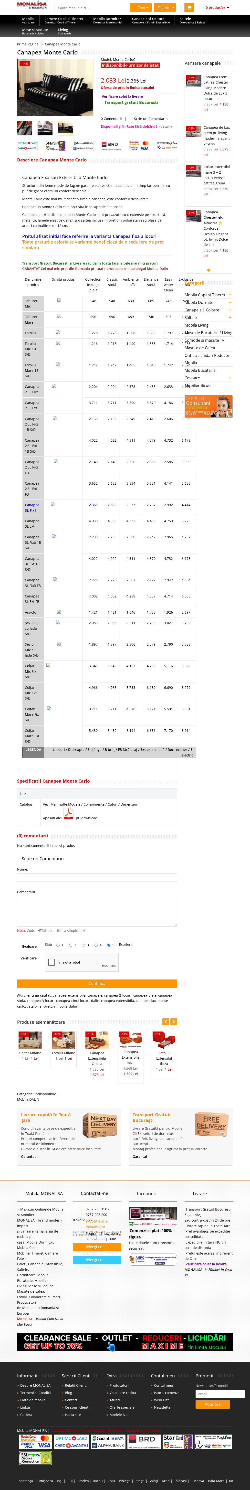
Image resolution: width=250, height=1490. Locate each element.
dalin (95, 1000)
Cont (141, 7)
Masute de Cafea (200, 348)
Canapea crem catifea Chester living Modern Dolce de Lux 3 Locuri (216, 87)
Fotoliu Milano (63, 1053)
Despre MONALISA (35, 1385)
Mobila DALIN (28, 1099)
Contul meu (163, 1385)
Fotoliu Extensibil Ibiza (164, 1058)
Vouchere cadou (123, 1392)
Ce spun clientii (77, 1407)
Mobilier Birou (198, 385)
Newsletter (163, 1407)
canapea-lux (146, 1000)
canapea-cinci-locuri (72, 1000)
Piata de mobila (33, 1400)
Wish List (161, 1400)
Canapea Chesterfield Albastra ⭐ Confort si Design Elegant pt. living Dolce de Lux (216, 228)
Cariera (26, 1414)
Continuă (97, 983)
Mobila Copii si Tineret (205, 295)
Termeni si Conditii (35, 1392)
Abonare (213, 1404)
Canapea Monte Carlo (62, 44)
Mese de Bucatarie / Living (208, 332)
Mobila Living (196, 325)
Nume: (22, 869)
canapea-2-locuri (118, 995)
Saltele (191, 317)
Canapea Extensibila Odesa (97, 1058)
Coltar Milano (30, 1053)
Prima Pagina (28, 44)
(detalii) (165, 126)
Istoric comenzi (166, 1392)
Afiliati (115, 1400)
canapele (94, 995)
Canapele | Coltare (202, 310)
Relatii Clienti (76, 1385)
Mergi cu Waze (92, 1260)
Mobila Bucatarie (200, 370)
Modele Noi (119, 1414)
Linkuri (25, 1407)
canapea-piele (144, 995)
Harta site (73, 1414)
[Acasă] (32, 7)
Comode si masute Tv (204, 340)
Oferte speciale (122, 1407)
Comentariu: (27, 892)
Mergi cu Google (92, 1247)
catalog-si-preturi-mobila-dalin (52, 1006)
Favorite (165, 7)
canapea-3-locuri (40, 1000)
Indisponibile (45, 1094)
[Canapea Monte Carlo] (55, 87)
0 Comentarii (111, 118)
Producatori (119, 1385)
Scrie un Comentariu (150, 118)
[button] (173, 1021)
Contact (71, 1400)
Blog (68, 1392)
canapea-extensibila (69, 995)
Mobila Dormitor (200, 302)
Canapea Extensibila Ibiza (131, 1057)
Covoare (192, 378)
